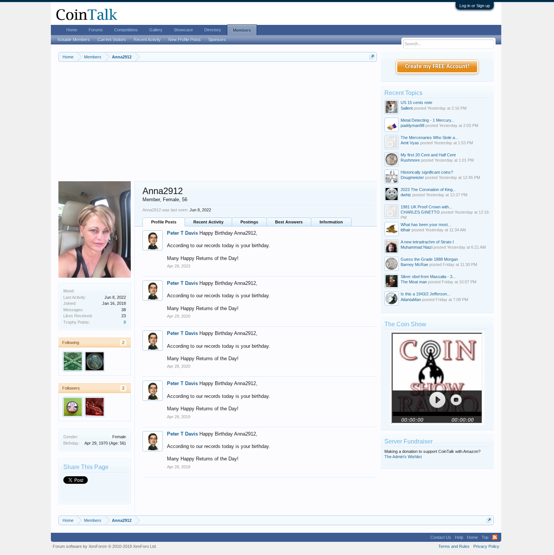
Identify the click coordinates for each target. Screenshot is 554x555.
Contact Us (440, 537)
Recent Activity (208, 222)
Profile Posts (163, 222)
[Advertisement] (217, 124)
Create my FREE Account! (437, 67)
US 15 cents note (416, 102)
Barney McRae (414, 264)
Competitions (126, 30)
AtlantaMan (411, 299)
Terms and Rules (454, 546)
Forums (96, 30)
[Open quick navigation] (372, 56)
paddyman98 (412, 125)
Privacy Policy (486, 546)
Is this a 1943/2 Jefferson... (425, 294)
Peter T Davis (182, 233)
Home (71, 30)
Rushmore (410, 160)
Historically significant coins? (427, 172)
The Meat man (414, 282)
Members (242, 30)
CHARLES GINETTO (420, 212)
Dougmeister (412, 177)
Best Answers (289, 222)
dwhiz (406, 195)
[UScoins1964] (73, 407)
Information (331, 222)
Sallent (407, 108)
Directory (212, 30)
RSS (494, 537)
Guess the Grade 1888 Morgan (429, 259)
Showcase (183, 30)
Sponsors (217, 39)
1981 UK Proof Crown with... (426, 207)
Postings (249, 222)
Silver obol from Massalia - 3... (428, 276)
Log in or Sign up (474, 5)
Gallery (155, 30)
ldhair (405, 230)
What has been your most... (426, 224)
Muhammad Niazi (416, 247)
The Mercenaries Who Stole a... (429, 137)
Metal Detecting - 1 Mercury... (428, 120)
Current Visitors (112, 39)
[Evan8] (94, 361)
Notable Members (74, 39)
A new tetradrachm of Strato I (427, 242)
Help (459, 537)
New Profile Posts (184, 39)
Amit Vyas (410, 143)
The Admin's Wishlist (403, 456)
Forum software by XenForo (105, 546)
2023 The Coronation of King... (428, 189)
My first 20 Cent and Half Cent (428, 155)
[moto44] (94, 407)
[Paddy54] (73, 361)
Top (485, 537)
